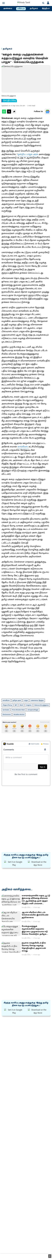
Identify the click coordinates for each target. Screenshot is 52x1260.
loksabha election (19, 714)
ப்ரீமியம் (21, 8)
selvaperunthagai (33, 710)
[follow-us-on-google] (47, 111)
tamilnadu (6, 710)
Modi (21, 705)
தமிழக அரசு (17, 700)
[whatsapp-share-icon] (4, 113)
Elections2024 (7, 714)
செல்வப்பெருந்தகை (41, 705)
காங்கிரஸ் (23, 447)
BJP (16, 705)
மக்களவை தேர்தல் (37, 700)
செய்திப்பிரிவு (9, 100)
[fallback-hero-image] (11, 899)
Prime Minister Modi (18, 710)
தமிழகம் (34, 8)
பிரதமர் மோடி (7, 705)
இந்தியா (46, 8)
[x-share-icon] (9, 113)
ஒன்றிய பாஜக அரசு (28, 154)
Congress (28, 705)
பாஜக (26, 700)
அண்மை (7, 8)
